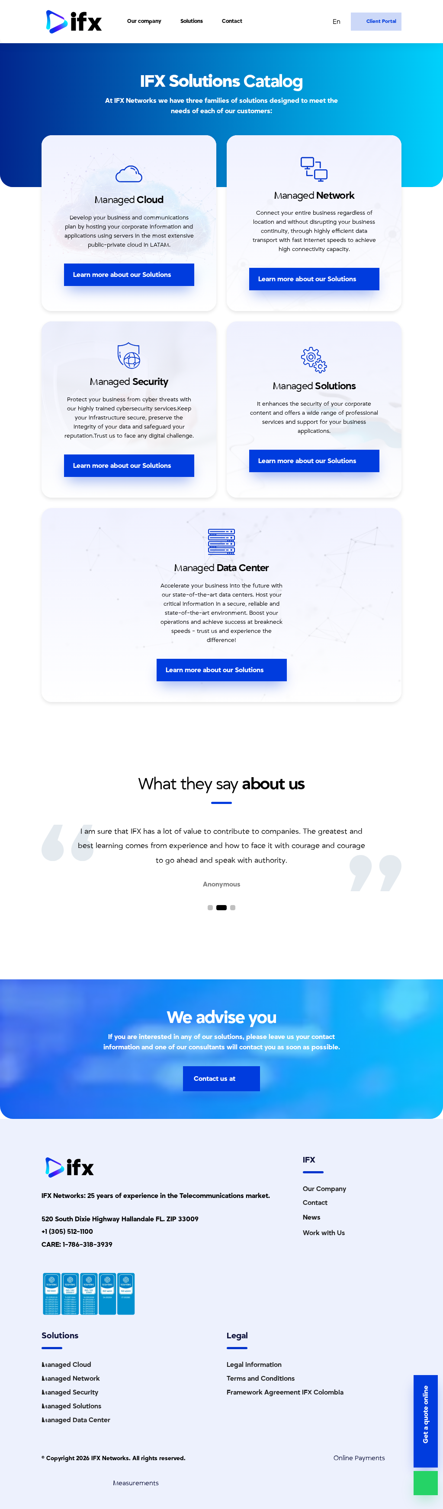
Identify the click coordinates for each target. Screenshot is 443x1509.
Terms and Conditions (261, 1378)
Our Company (324, 1189)
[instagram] (17, 781)
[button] (210, 907)
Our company (144, 21)
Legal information (254, 1365)
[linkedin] (17, 761)
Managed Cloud (66, 1365)
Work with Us (324, 1233)
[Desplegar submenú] (166, 21)
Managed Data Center (76, 1420)
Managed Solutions (71, 1406)
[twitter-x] (17, 771)
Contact (232, 21)
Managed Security (70, 1392)
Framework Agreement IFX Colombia (285, 1392)
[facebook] (17, 792)
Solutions (191, 21)
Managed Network (71, 1378)
